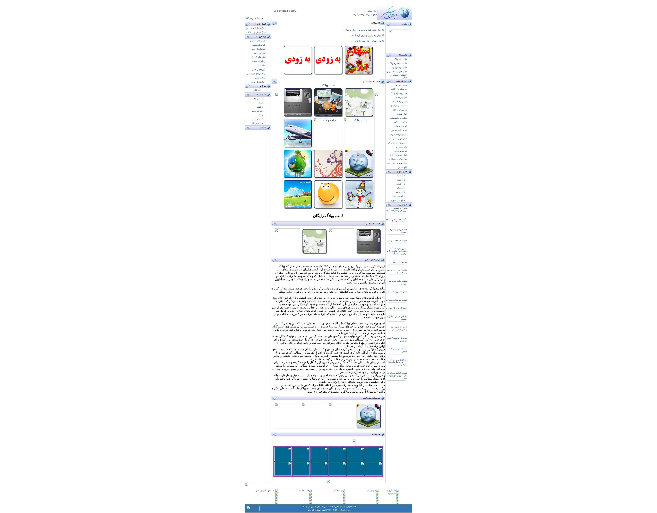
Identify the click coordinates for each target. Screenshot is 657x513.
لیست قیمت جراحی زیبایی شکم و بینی (398, 328)
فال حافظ (401, 176)
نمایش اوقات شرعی (398, 134)
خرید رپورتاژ (402, 205)
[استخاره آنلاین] (359, 74)
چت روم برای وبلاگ (398, 93)
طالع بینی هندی (398, 196)
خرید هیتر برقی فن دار (397, 240)
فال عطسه (304, 490)
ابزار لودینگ (402, 114)
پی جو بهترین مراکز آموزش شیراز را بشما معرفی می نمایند (397, 362)
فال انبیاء (401, 188)
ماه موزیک (391, 493)
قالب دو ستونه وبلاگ (398, 67)
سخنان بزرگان (257, 123)
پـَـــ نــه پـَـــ (258, 119)
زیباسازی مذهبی (258, 61)
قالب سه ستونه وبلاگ (398, 63)
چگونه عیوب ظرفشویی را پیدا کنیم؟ (397, 271)
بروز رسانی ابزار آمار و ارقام (368, 41)
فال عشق (401, 180)
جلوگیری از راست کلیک (256, 32)
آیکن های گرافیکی (257, 57)
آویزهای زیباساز (258, 69)
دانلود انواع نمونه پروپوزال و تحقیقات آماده (396, 209)
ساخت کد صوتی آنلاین (397, 159)
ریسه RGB (338, 490)
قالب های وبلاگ (400, 59)
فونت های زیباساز (257, 41)
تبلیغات (263, 127)
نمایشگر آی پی (400, 151)
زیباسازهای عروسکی (256, 73)
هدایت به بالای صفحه (398, 118)
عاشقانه (261, 65)
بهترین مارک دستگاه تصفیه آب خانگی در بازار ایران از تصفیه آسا (397, 251)
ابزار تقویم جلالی (400, 138)
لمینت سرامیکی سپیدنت (396, 300)
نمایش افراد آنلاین (399, 110)
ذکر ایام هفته (401, 97)
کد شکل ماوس (258, 45)
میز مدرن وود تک (400, 262)
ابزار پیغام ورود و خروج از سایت (366, 35)
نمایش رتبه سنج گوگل (397, 142)
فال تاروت (391, 490)
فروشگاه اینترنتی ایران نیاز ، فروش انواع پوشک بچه (397, 375)
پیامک (261, 115)
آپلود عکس (402, 167)
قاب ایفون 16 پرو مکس (265, 490)
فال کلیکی (400, 184)
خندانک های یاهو (258, 49)
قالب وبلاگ (328, 85)
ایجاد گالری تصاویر (399, 130)
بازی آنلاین (257, 90)
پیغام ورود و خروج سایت (396, 163)
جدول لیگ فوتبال (399, 101)
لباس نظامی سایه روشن (396, 292)
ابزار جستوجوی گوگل (398, 155)
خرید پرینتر (371, 490)
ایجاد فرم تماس (400, 126)
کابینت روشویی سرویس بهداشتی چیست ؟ (396, 220)
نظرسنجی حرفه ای (398, 105)
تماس (289, 291)
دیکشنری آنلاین (400, 122)
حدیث (261, 103)
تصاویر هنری (260, 78)
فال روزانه (400, 192)
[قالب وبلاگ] (298, 116)
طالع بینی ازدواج (398, 200)
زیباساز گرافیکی (258, 82)
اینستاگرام (278, 326)
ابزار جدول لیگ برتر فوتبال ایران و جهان (362, 30)
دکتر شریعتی (257, 111)
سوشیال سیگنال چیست (396, 308)
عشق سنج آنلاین (400, 85)
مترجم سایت (401, 147)
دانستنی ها (258, 98)
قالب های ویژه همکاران (397, 71)
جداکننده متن (259, 53)
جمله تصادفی (260, 94)
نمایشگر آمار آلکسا (398, 89)
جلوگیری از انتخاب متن (256, 28)
